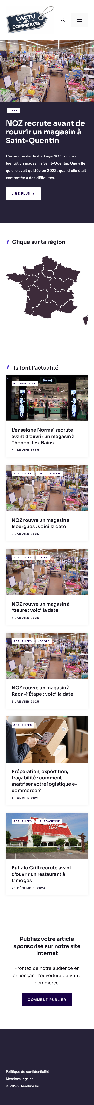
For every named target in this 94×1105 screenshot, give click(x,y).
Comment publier (47, 1000)
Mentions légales (19, 1079)
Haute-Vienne (49, 821)
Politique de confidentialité (27, 1071)
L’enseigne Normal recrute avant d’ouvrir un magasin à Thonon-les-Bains (43, 436)
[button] (63, 20)
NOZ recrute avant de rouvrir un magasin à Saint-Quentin (45, 132)
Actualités (22, 473)
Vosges (44, 641)
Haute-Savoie (24, 383)
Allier (43, 557)
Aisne (13, 110)
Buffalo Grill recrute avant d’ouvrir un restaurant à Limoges (41, 874)
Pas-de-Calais (49, 473)
